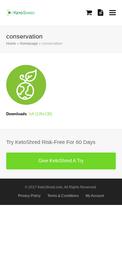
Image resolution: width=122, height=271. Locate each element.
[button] (112, 12)
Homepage (29, 43)
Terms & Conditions (63, 196)
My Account (95, 196)
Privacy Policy (29, 196)
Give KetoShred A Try (61, 160)
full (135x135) (40, 114)
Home (11, 43)
